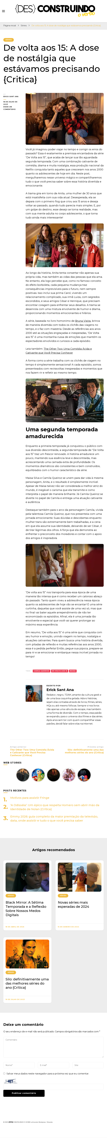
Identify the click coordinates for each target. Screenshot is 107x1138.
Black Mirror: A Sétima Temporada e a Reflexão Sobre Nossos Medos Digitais (26, 908)
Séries (8, 40)
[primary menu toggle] (3, 11)
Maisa (73, 671)
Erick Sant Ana (11, 96)
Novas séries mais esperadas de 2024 (73, 904)
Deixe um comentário (12, 108)
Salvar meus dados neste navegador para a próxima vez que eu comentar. (48, 1073)
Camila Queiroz (41, 671)
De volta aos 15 (59, 671)
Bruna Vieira (83, 320)
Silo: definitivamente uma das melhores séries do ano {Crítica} (27, 983)
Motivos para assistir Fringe (29, 797)
